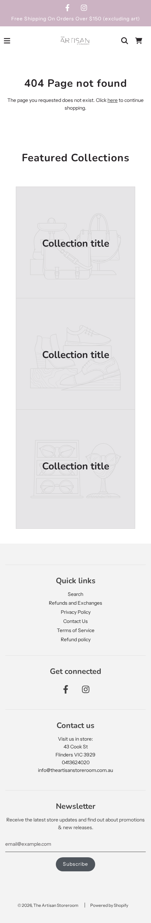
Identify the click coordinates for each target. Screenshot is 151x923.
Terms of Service (75, 630)
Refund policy (76, 639)
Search (75, 594)
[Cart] (139, 41)
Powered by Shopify (109, 905)
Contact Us (75, 621)
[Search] (125, 41)
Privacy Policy (76, 612)
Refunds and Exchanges (75, 603)
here (112, 100)
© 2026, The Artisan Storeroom (48, 905)
